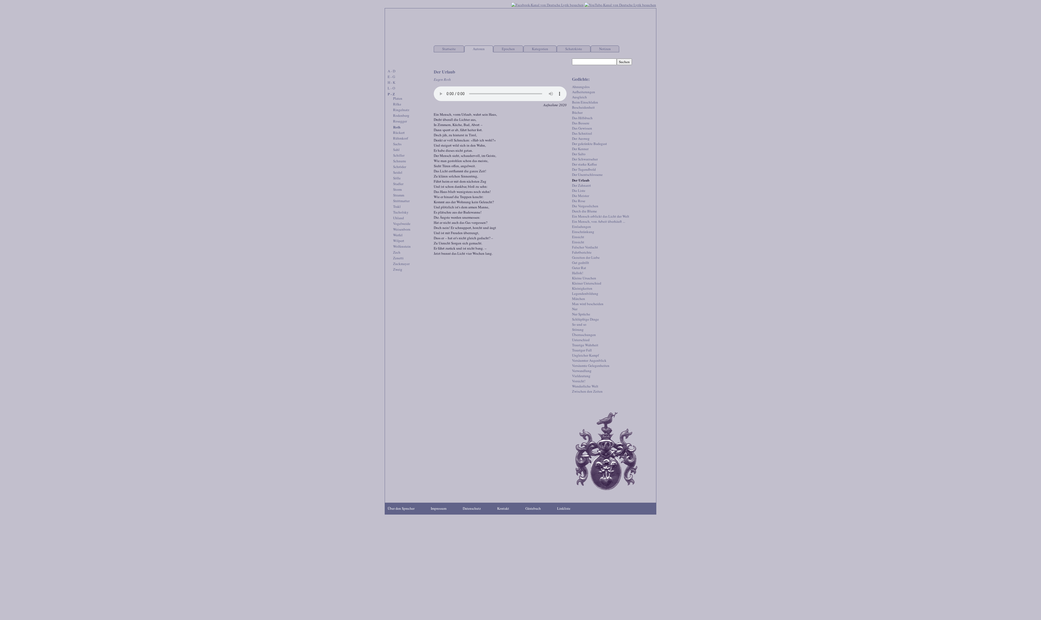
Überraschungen (584, 334)
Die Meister (580, 195)
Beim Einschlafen (585, 102)
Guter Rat (579, 267)
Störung (578, 329)
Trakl (397, 206)
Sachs (397, 143)
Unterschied (581, 339)
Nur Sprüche (581, 314)
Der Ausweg (581, 138)
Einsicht (578, 236)
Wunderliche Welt (585, 386)
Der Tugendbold (584, 169)
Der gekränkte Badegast (589, 143)
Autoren (479, 48)
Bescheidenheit (583, 107)
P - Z (391, 93)
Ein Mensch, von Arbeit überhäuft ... (598, 221)
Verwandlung (582, 370)
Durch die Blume (584, 211)
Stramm (398, 195)
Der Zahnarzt (581, 185)
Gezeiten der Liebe (586, 257)
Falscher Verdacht (585, 247)
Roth (396, 127)
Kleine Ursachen (584, 278)
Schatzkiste (573, 48)
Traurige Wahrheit (585, 345)
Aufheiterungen (583, 91)
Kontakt (503, 508)
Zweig (397, 269)
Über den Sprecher (401, 508)
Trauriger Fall (582, 350)
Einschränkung (583, 231)
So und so (579, 324)
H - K (391, 82)
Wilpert (398, 240)
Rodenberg (401, 115)
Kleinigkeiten (582, 288)
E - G (391, 76)
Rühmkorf (400, 138)
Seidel (397, 172)
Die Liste (578, 190)
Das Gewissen (582, 128)
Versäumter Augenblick (589, 360)
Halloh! (577, 272)
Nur (574, 308)
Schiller (398, 155)
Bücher (577, 112)
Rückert (399, 132)
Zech (396, 252)
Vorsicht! (578, 381)
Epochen (508, 48)
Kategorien (540, 48)
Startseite (449, 48)
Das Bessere (580, 123)
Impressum (438, 508)
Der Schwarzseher (585, 159)
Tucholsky (401, 212)
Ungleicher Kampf (585, 355)
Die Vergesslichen (585, 206)
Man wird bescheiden (587, 303)
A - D (391, 71)
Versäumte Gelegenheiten (590, 365)
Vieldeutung (581, 375)
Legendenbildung (585, 293)
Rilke (397, 104)
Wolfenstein (402, 246)
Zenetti (398, 258)
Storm (397, 189)
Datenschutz (472, 508)
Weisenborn (401, 229)
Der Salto (579, 153)
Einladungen (581, 226)
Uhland (398, 217)
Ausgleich (579, 97)
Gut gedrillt (580, 262)
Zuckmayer (401, 263)
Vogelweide (401, 223)
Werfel (398, 234)
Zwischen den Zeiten (587, 391)
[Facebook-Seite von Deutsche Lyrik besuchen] (547, 4)
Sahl (396, 149)
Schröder (399, 166)
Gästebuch (533, 508)
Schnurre (399, 161)
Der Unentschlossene (587, 174)
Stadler (398, 183)
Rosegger (400, 121)
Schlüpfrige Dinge (585, 319)
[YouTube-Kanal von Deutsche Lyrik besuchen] (620, 4)
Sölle (397, 178)
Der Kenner (580, 148)
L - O (391, 88)
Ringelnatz (401, 109)
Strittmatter (401, 200)
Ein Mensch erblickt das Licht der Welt (600, 216)
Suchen (624, 61)
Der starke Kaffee (584, 164)
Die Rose (578, 200)
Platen (397, 98)
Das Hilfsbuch (582, 117)
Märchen (578, 298)
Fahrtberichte (582, 252)
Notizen (605, 48)
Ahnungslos (581, 86)
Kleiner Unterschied (586, 283)
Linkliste (563, 508)
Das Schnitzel (582, 133)
